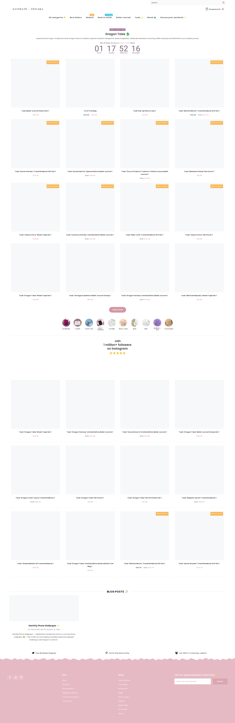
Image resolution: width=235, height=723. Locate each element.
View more (117, 309)
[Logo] (26, 9)
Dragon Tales (125, 43)
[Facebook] (9, 677)
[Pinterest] (21, 677)
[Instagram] (15, 677)
